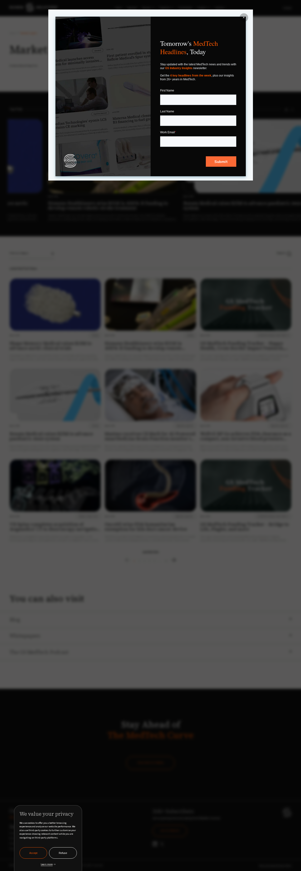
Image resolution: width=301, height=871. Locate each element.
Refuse (63, 853)
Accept (33, 853)
